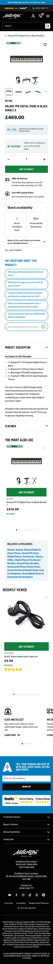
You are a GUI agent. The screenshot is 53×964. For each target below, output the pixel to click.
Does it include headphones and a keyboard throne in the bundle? (24, 305)
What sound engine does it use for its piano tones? (25, 284)
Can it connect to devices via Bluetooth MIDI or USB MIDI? (26, 316)
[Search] (47, 26)
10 (39, 694)
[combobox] (26, 26)
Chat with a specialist (28, 908)
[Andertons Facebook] (16, 895)
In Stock (11, 514)
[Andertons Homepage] (12, 16)
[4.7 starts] (13, 669)
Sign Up (26, 787)
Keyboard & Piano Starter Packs (23, 567)
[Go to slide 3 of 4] (28, 743)
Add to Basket (26, 169)
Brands (11, 550)
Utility (10, 560)
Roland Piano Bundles (28, 563)
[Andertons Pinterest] (43, 895)
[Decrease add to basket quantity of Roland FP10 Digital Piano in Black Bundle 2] (8, 159)
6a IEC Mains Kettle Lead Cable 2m (21, 657)
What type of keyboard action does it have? (25, 274)
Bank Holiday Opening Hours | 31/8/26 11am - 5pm (26, 2)
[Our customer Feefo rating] (26, 800)
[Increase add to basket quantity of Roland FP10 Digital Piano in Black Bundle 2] (44, 159)
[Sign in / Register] (33, 16)
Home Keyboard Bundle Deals (22, 570)
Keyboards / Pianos (32, 556)
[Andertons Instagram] (23, 895)
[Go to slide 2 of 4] (25, 743)
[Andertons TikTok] (30, 895)
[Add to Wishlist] (43, 448)
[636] (25, 669)
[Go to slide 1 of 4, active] (22, 743)
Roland (19, 550)
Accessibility (21, 903)
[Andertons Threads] (36, 895)
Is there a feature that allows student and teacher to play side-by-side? (25, 295)
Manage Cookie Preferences (39, 903)
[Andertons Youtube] (9, 895)
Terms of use (8, 903)
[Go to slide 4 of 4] (30, 743)
